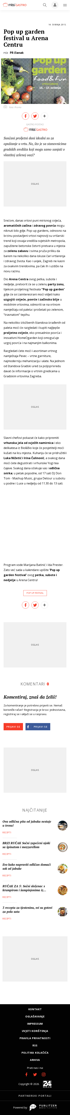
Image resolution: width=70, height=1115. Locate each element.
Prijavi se (13, 726)
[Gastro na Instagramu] (43, 1074)
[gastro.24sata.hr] (14, 4)
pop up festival (35, 593)
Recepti (7, 832)
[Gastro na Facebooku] (26, 1074)
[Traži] (45, 5)
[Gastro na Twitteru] (35, 1074)
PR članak (17, 53)
